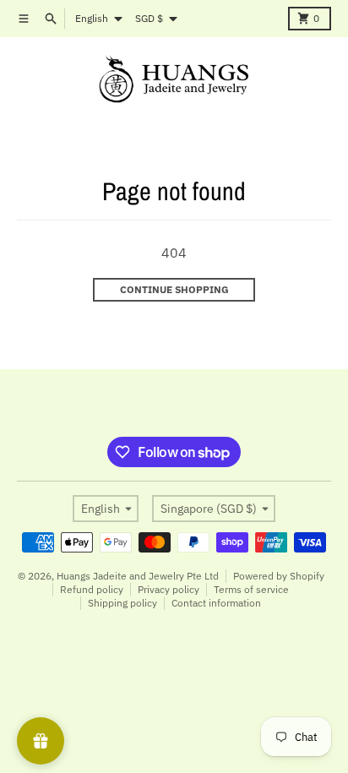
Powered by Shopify (278, 575)
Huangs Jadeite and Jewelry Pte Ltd (138, 575)
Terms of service (251, 589)
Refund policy (91, 589)
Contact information (216, 602)
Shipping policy (122, 602)
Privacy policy (168, 589)
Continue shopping (174, 289)
